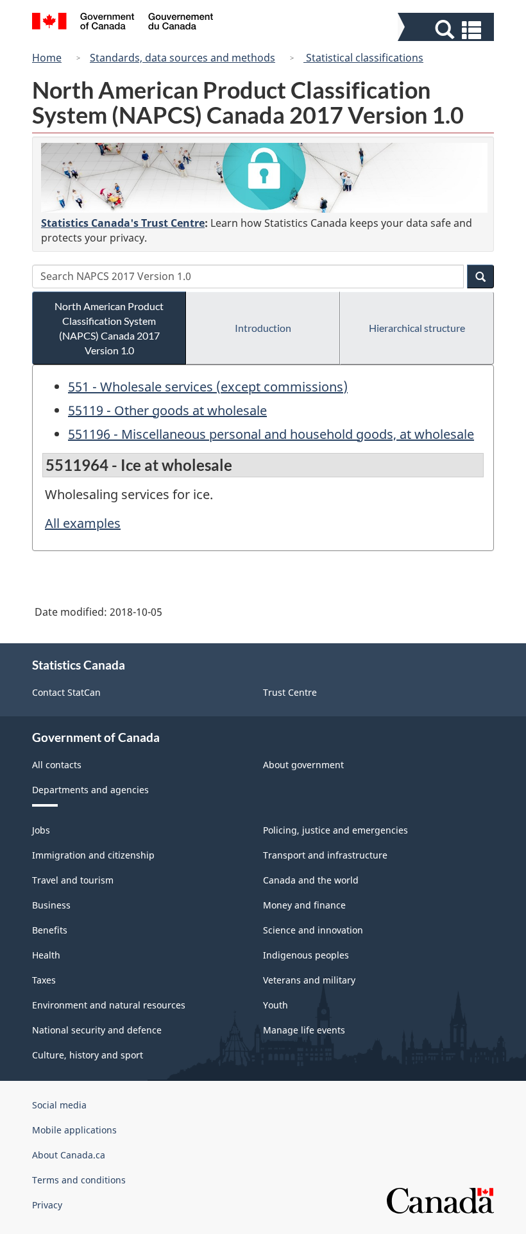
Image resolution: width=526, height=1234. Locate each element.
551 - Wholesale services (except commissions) (208, 386)
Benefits (49, 930)
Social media (59, 1105)
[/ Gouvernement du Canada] (123, 23)
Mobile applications (74, 1130)
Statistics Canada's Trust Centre (123, 223)
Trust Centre (290, 692)
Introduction (263, 328)
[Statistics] (264, 178)
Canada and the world (311, 880)
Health (46, 955)
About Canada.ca (68, 1155)
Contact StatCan (66, 692)
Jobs (41, 830)
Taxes (44, 980)
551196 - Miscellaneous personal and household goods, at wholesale (271, 434)
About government (303, 765)
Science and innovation (313, 930)
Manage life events (304, 1030)
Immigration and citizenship (93, 855)
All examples (83, 523)
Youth (275, 1005)
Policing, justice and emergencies (335, 830)
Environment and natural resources (108, 1005)
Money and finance (304, 905)
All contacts (56, 765)
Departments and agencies (90, 790)
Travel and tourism (73, 880)
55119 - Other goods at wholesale (167, 410)
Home (47, 58)
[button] (447, 29)
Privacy (47, 1205)
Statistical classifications (363, 58)
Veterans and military (309, 980)
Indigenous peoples (306, 955)
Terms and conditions (79, 1180)
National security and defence (97, 1030)
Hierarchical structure (417, 328)
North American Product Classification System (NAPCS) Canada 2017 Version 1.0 (109, 328)
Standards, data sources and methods (182, 58)
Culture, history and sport (87, 1055)
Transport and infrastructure (325, 855)
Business (51, 905)
